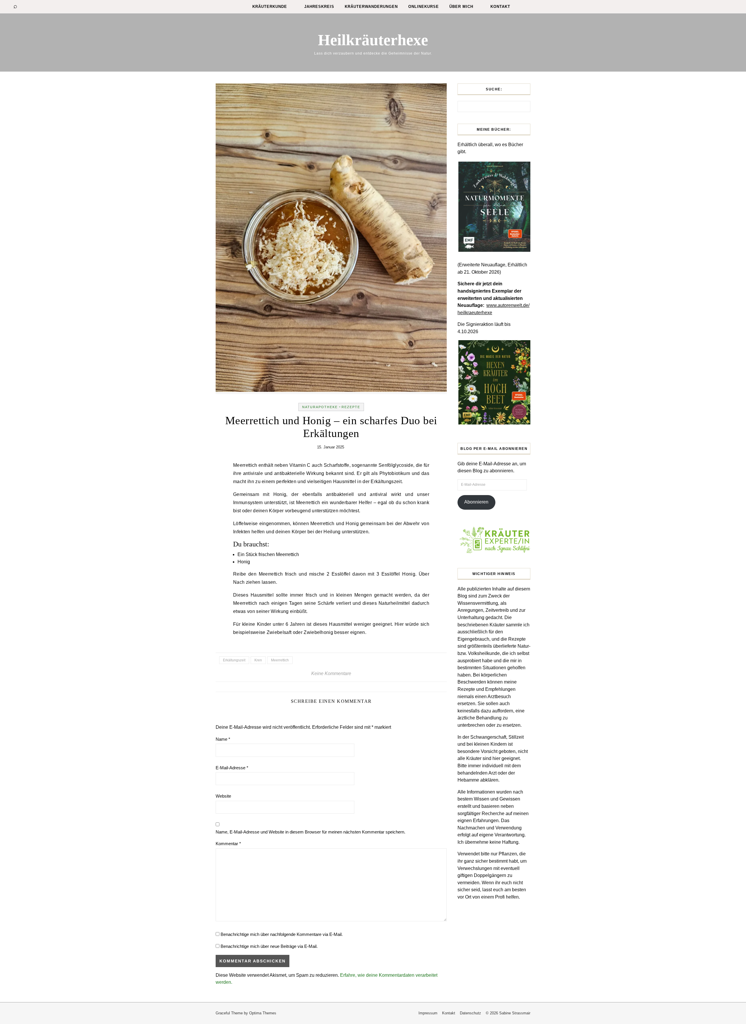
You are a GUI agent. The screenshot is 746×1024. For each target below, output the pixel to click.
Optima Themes (262, 1013)
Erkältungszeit (234, 660)
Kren (258, 660)
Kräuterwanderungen (371, 6)
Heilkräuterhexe (373, 40)
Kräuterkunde (269, 6)
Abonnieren (476, 501)
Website (223, 796)
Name (223, 739)
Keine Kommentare (331, 673)
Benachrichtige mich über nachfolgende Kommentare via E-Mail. (282, 934)
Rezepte (351, 407)
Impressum (427, 1013)
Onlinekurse (423, 6)
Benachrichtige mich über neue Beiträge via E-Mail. (269, 946)
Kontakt (500, 6)
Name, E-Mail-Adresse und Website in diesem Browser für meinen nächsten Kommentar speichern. (310, 831)
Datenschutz (470, 1013)
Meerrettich (280, 660)
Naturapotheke (320, 407)
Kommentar (228, 843)
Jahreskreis (319, 6)
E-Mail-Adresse (232, 767)
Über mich (461, 6)
